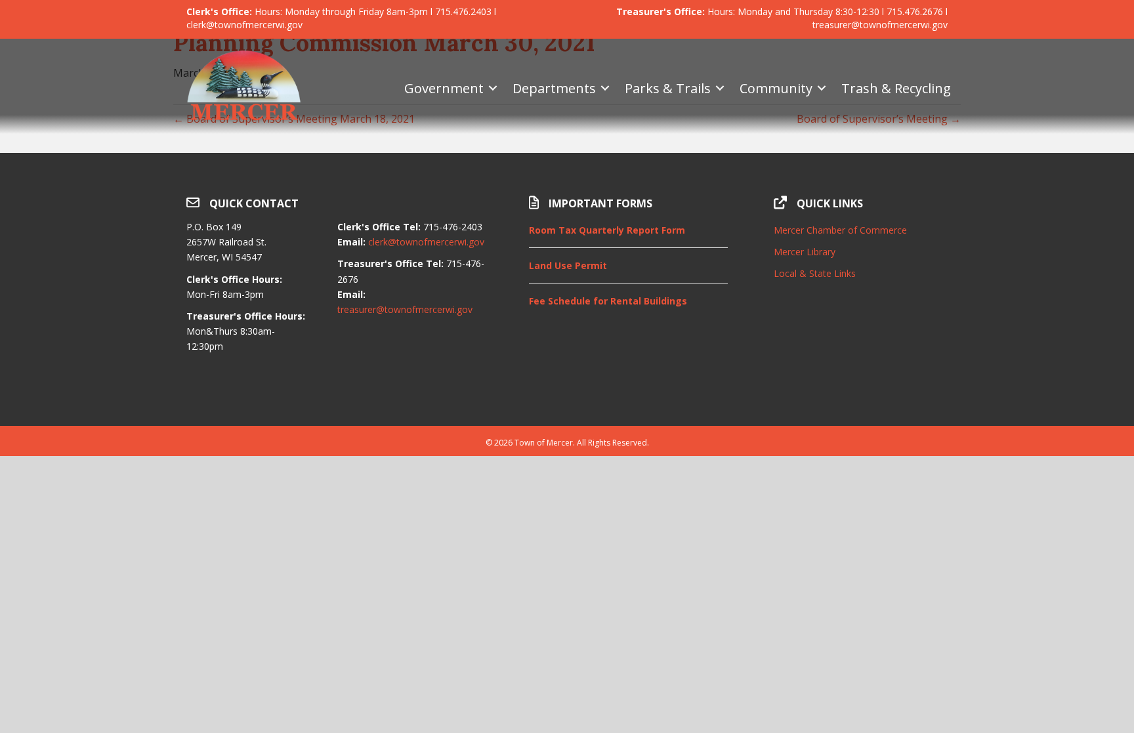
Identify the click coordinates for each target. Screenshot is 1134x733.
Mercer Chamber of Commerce (840, 230)
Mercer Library (804, 251)
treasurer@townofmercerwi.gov (404, 309)
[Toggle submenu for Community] (822, 88)
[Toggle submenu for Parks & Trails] (720, 88)
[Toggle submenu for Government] (493, 88)
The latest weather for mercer (861, 393)
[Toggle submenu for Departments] (605, 88)
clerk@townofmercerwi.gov (426, 242)
